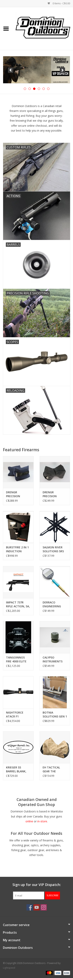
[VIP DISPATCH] (36, 69)
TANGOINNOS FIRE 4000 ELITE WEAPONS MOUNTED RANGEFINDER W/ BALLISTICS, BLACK (17, 659)
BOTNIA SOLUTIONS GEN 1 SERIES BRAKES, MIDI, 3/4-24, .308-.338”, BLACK (55, 714)
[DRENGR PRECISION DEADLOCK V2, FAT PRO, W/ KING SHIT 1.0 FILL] (18, 472)
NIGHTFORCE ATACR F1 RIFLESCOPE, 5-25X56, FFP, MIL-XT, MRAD (16, 714)
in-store (42, 821)
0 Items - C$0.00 (61, 3)
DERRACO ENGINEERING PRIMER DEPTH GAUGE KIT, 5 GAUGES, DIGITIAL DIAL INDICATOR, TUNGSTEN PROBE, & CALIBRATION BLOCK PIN (54, 604)
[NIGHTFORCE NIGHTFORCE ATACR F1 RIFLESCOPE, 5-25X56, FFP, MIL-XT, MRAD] (18, 692)
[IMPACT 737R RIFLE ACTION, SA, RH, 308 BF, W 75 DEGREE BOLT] (18, 582)
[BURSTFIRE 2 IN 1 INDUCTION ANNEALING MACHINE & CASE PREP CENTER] (18, 527)
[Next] (62, 70)
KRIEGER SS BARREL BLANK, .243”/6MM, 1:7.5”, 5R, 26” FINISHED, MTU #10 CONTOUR (18, 769)
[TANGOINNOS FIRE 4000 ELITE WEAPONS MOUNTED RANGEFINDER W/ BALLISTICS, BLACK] (18, 637)
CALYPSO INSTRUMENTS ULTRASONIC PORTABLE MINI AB (53, 659)
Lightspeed (9, 967)
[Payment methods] (48, 972)
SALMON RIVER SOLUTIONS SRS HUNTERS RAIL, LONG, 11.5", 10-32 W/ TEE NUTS (53, 549)
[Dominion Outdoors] (43, 27)
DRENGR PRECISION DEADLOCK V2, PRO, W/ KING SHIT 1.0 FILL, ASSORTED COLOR (55, 494)
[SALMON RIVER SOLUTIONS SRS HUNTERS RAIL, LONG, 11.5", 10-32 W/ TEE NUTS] (55, 527)
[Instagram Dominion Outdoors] (43, 907)
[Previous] (10, 70)
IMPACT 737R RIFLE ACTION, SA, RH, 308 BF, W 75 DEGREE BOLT (18, 604)
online (29, 821)
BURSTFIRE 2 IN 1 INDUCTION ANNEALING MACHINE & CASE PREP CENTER (17, 549)
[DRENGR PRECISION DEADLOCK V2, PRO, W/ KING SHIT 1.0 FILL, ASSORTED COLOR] (55, 472)
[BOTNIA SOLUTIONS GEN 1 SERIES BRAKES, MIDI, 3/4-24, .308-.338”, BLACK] (55, 692)
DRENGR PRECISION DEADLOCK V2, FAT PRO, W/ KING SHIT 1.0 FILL (18, 494)
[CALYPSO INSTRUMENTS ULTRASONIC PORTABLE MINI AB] (55, 637)
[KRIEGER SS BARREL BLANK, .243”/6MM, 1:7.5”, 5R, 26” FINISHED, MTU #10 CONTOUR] (18, 747)
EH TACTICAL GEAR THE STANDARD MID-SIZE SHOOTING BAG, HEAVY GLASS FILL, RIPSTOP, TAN (54, 769)
